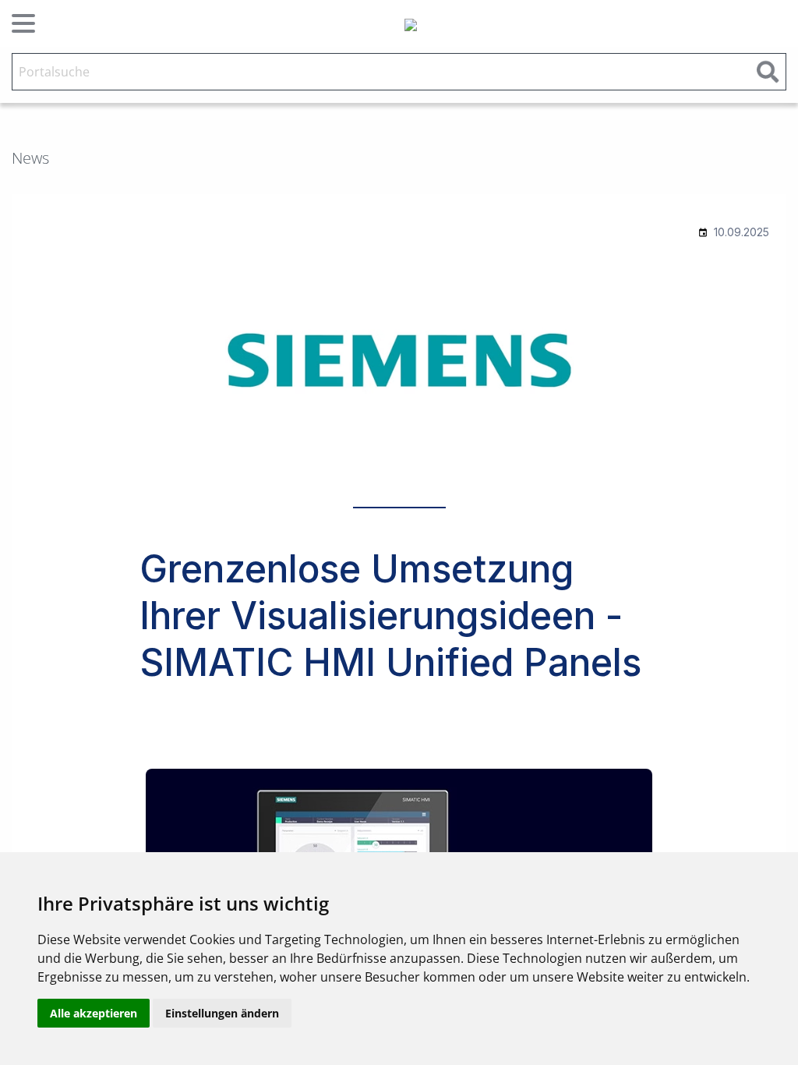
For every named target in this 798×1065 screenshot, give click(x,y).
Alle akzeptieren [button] (93, 1013)
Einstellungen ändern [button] (222, 1013)
